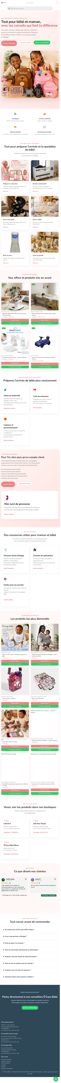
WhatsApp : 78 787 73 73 (40, 832)
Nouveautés (34, 738)
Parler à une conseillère (42, 42)
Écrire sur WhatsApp (30, 1008)
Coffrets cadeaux (5, 1063)
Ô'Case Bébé (29, 3)
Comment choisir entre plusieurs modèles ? (19, 977)
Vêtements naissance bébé (47, 782)
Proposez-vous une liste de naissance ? (18, 970)
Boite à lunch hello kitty (38, 698)
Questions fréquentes (7, 1068)
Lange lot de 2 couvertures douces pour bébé (43, 784)
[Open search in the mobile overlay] (30, 8)
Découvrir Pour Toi (8, 484)
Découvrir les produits (9, 43)
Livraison (3, 1065)
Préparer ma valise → (10, 408)
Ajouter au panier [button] (15, 320)
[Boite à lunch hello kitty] (45, 681)
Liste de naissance (6, 1061)
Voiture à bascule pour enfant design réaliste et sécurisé (43, 358)
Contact (3, 1066)
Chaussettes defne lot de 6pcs (9, 741)
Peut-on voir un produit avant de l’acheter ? (19, 963)
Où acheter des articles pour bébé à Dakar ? (19, 930)
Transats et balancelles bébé (9, 311)
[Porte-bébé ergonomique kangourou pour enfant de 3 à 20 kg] (15, 767)
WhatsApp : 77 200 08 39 (11, 832)
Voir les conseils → (38, 568)
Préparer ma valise (26, 42)
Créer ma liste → (38, 407)
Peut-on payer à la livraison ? (14, 943)
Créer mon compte (24, 483)
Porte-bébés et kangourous (38, 652)
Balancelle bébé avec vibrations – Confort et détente (45, 740)
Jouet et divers (35, 355)
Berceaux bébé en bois (36, 311)
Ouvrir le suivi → (9, 514)
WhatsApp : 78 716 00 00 (11, 854)
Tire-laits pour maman (7, 355)
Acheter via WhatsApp (15, 323)
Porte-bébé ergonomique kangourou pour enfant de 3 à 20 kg (15, 784)
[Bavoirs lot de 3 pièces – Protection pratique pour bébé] (15, 637)
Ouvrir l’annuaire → (9, 568)
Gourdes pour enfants (7, 696)
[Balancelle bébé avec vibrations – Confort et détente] (45, 723)
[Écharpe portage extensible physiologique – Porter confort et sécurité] (45, 637)
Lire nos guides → (9, 600)
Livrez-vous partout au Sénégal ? (16, 936)
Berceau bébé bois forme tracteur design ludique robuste (44, 314)
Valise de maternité (6, 1059)
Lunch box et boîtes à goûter (38, 696)
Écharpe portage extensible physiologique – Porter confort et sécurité (44, 655)
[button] (57, 3)
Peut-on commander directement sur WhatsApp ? (21, 950)
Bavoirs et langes (6, 652)
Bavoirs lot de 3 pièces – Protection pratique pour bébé (14, 655)
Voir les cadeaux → (9, 440)
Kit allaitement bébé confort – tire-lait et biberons (14, 357)
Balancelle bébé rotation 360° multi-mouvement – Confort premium (14, 314)
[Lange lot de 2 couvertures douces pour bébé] (45, 767)
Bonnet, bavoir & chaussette (8, 738)
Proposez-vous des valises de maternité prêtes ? (21, 957)
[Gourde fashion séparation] (15, 681)
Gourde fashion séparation (8, 698)
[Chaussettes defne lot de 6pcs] (15, 723)
